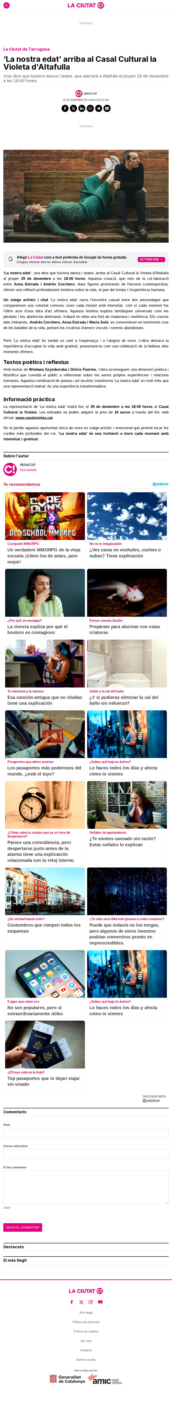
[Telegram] (98, 108)
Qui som (86, 1341)
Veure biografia (28, 469)
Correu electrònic (15, 1146)
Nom (6, 1124)
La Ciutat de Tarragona (26, 49)
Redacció (90, 93)
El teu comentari (14, 1167)
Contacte (86, 1350)
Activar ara (149, 259)
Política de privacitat (86, 1322)
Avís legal (86, 1312)
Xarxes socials (86, 1359)
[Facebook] (65, 108)
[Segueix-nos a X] (81, 1302)
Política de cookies (86, 1331)
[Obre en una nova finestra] (67, 1379)
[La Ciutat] (86, 5)
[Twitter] (73, 108)
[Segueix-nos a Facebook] (71, 1302)
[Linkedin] (82, 108)
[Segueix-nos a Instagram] (90, 1302)
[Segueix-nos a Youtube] (100, 1302)
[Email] (107, 108)
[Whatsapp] (90, 108)
